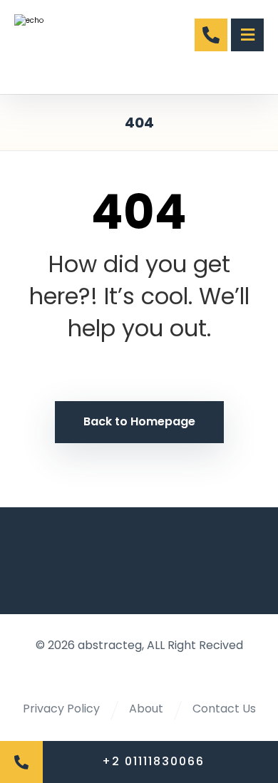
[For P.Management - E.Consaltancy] (62, 47)
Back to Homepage (139, 421)
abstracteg (110, 645)
